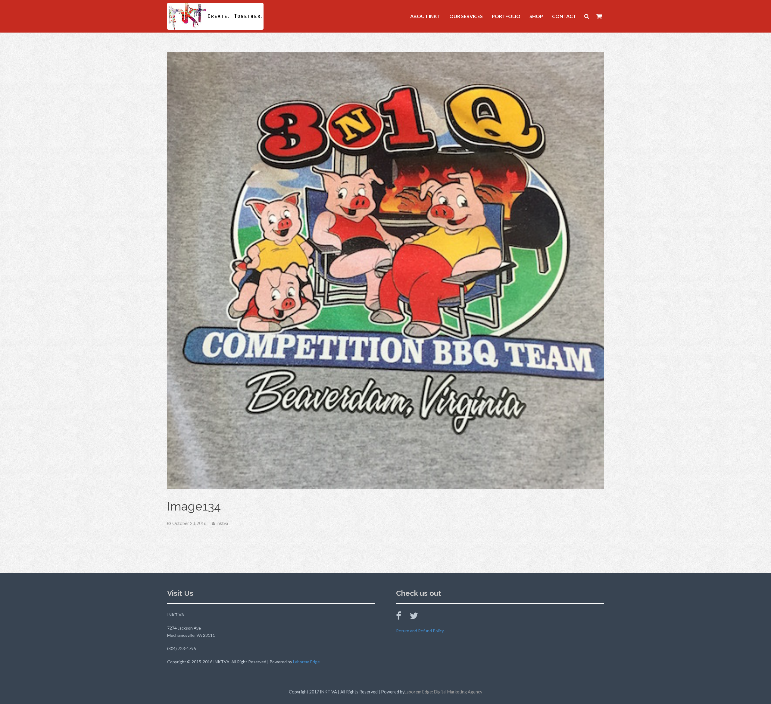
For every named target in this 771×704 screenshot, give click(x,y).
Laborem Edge (306, 661)
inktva (222, 523)
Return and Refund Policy (420, 630)
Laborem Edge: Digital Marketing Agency (443, 691)
